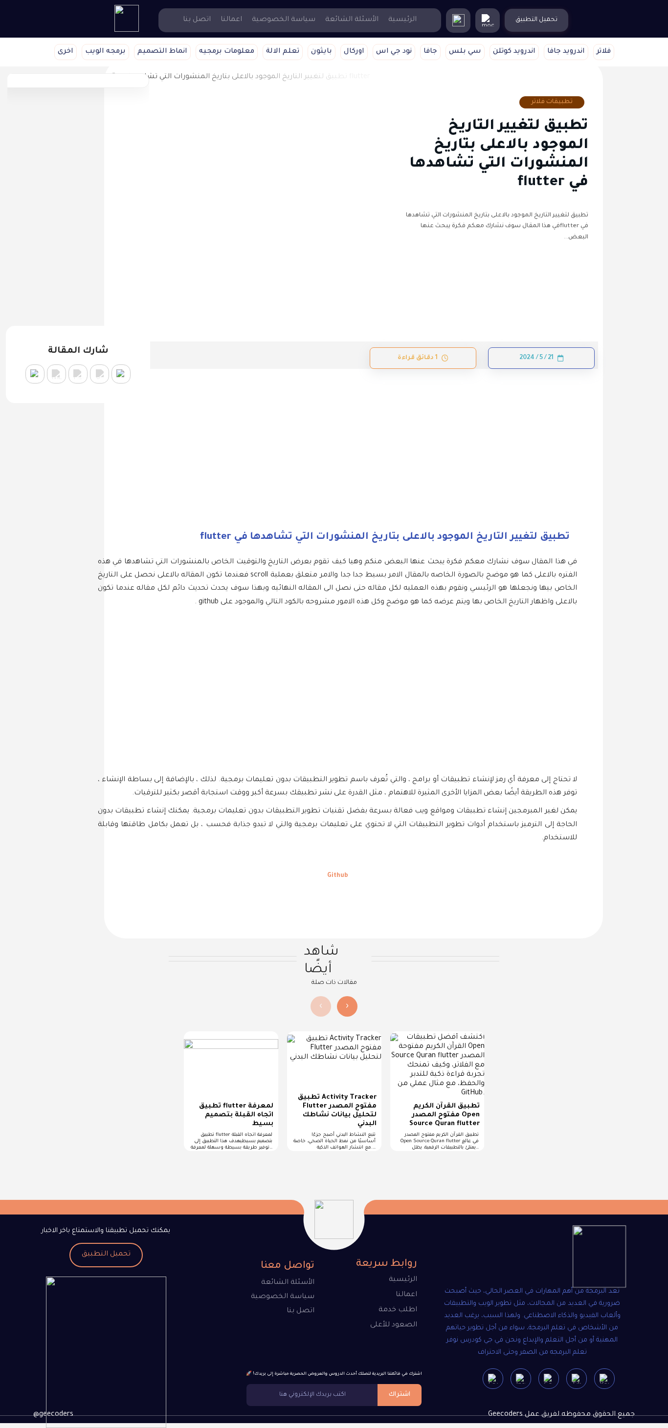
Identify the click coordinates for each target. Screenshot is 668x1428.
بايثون (321, 52)
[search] (458, 20)
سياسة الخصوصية (283, 20)
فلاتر (604, 52)
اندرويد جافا (566, 52)
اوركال (354, 52)
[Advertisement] (337, 441)
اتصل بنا (197, 20)
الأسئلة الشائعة (352, 20)
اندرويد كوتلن (514, 52)
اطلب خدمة (398, 1310)
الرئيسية (402, 20)
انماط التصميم (162, 52)
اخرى (65, 52)
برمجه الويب (105, 52)
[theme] (487, 20)
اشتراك (399, 1394)
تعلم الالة (282, 52)
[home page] (126, 31)
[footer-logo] (591, 1258)
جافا (430, 52)
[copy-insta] (35, 374)
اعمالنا (231, 20)
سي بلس (465, 52)
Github (337, 876)
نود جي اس (394, 52)
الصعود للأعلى (393, 1325)
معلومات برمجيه (226, 52)
